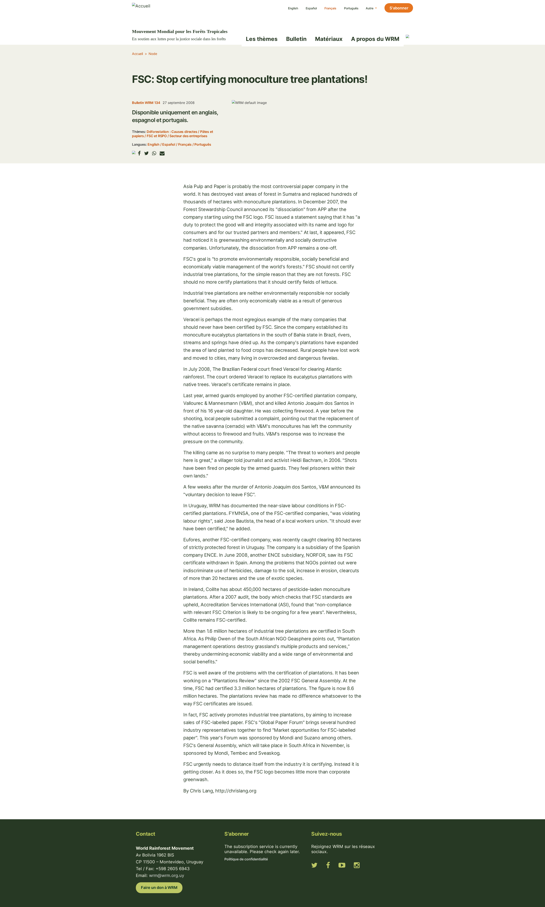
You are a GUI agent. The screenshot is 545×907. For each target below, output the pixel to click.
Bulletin (296, 39)
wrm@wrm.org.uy (166, 875)
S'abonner (399, 8)
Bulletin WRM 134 (146, 103)
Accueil (137, 54)
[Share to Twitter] (146, 153)
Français (330, 8)
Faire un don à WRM (159, 887)
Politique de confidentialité (246, 859)
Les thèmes (262, 39)
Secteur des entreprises (188, 136)
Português (351, 8)
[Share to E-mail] (162, 153)
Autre (370, 8)
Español (311, 8)
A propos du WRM (375, 39)
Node (153, 54)
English (293, 8)
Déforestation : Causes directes (172, 131)
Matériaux (329, 39)
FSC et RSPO (157, 136)
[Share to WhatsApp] (154, 153)
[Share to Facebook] (139, 153)
